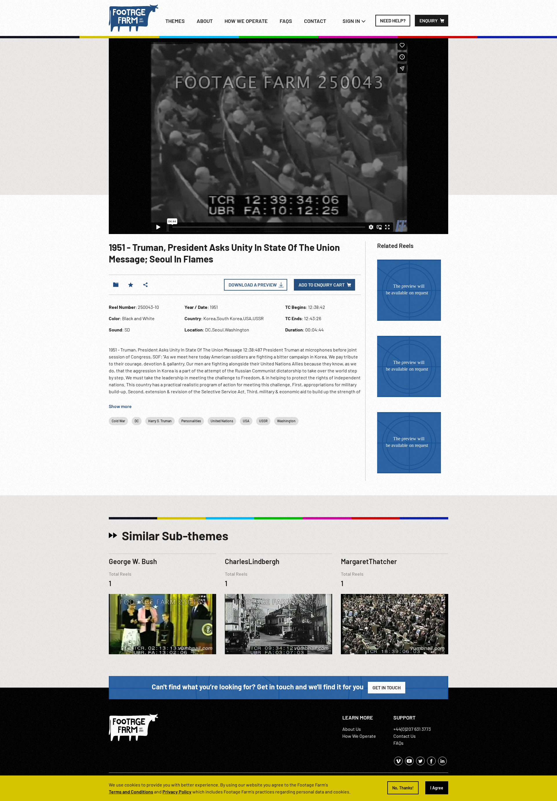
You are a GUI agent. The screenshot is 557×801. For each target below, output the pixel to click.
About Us (351, 729)
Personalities (191, 421)
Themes (175, 21)
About (205, 21)
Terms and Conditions (131, 791)
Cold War (118, 421)
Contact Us (404, 736)
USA (246, 421)
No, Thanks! (403, 787)
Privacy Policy (176, 791)
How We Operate (359, 736)
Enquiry (428, 20)
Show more (120, 406)
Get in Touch (386, 687)
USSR (263, 421)
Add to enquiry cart (322, 284)
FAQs (286, 21)
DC (137, 421)
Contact (315, 21)
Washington (286, 421)
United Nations (222, 421)
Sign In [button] (352, 21)
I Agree (436, 787)
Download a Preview (253, 284)
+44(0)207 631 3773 (412, 729)
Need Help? (393, 20)
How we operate (246, 21)
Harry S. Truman (160, 421)
